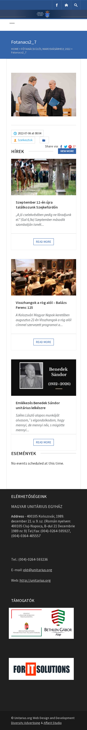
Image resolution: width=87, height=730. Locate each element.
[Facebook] (56, 5)
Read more (43, 242)
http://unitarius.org (35, 580)
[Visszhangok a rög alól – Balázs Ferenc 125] (43, 277)
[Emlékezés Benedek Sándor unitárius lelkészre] (43, 377)
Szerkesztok (25, 140)
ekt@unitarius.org (37, 569)
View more (67, 151)
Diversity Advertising (25, 723)
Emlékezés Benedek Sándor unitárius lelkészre (38, 405)
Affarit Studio (53, 723)
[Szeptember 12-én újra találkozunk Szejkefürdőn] (43, 177)
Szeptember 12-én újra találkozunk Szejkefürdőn (37, 205)
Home (15, 49)
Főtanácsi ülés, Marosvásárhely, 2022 (46, 49)
